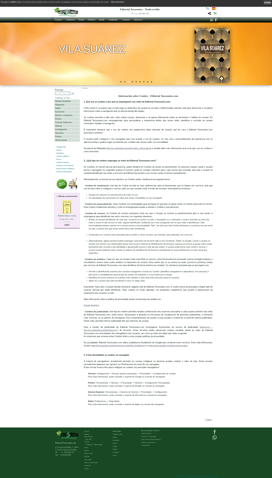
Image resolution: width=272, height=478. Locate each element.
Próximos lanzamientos (148, 442)
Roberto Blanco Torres (67, 220)
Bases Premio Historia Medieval (151, 439)
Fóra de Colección (63, 122)
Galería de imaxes (62, 162)
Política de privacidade (91, 462)
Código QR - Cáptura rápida (94, 444)
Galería (86, 450)
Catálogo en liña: (62, 98)
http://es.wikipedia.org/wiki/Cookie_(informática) (129, 148)
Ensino (58, 119)
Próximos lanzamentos (64, 172)
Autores (59, 150)
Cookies (86, 468)
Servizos (137, 20)
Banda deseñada (63, 101)
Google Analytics (91, 305)
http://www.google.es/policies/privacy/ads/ (168, 346)
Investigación (61, 129)
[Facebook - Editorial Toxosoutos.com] (215, 21)
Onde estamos (88, 436)
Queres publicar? (147, 433)
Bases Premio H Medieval (65, 168)
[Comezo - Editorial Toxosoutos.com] (66, 12)
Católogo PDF (146, 445)
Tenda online (117, 431)
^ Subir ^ (209, 420)
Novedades (116, 440)
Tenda (80, 20)
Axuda (101, 20)
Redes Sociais (88, 453)
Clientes (91, 20)
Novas (58, 159)
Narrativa (59, 133)
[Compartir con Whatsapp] (211, 21)
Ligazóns (87, 456)
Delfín (57, 108)
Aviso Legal (87, 459)
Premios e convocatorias (65, 165)
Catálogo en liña (117, 434)
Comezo (58, 20)
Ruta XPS (89, 439)
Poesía (58, 136)
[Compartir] (209, 14)
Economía (59, 112)
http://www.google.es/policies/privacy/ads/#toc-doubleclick (118, 346)
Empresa (70, 20)
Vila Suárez (92, 49)
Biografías (59, 104)
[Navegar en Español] (214, 9)
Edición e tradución (63, 115)
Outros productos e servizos (150, 430)
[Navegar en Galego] (207, 9)
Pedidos (115, 449)
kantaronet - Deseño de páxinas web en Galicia (203, 476)
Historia (58, 126)
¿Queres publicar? (62, 156)
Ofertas (115, 437)
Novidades (60, 153)
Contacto (126, 20)
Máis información (117, 2)
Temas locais (61, 140)
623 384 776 (141, 14)
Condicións (113, 20)
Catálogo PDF (61, 147)
